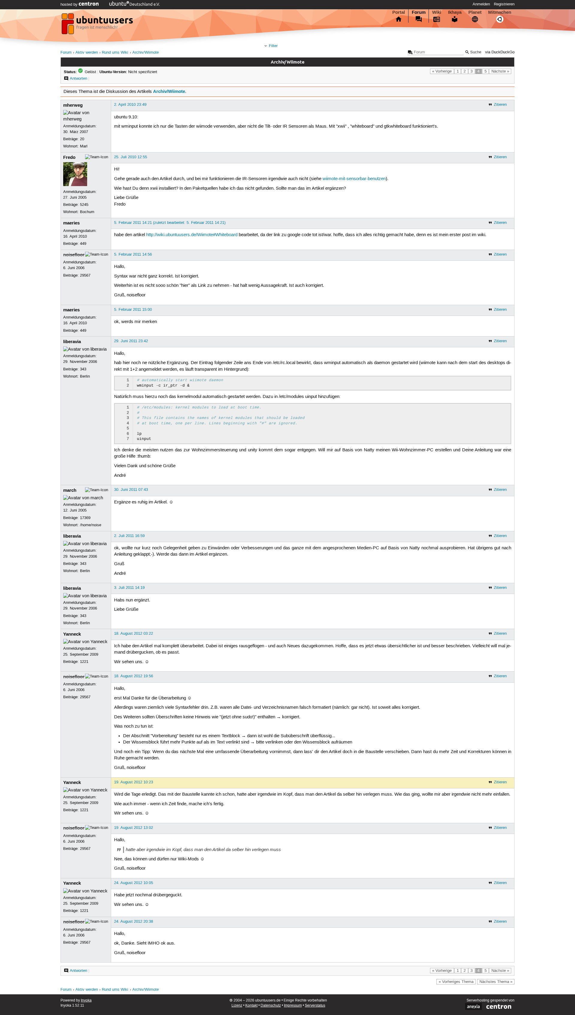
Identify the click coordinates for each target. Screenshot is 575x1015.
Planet (475, 12)
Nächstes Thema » (495, 981)
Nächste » (500, 71)
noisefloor (73, 255)
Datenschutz (271, 1005)
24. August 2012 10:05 (133, 882)
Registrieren (504, 4)
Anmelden (481, 4)
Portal (398, 12)
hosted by (69, 4)
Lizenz (236, 1005)
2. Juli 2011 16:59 (129, 535)
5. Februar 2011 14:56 (133, 254)
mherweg (73, 105)
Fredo (69, 157)
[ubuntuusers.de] (97, 25)
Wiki (436, 12)
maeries (71, 223)
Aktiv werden (86, 52)
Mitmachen (499, 12)
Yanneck (72, 634)
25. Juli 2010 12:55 (130, 157)
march (69, 490)
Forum (419, 12)
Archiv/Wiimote (145, 52)
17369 (85, 517)
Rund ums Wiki (115, 52)
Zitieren (500, 104)
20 (82, 139)
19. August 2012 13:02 (133, 827)
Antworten (78, 78)
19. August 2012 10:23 (133, 782)
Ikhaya (454, 12)
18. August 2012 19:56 (133, 676)
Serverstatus (315, 1005)
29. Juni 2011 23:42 (131, 341)
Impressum (293, 1005)
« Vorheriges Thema (456, 981)
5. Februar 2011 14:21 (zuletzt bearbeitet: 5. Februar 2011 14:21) (170, 222)
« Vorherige (442, 71)
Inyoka (86, 1000)
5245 (84, 204)
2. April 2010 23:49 (130, 104)
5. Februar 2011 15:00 (133, 309)
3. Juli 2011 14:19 (129, 587)
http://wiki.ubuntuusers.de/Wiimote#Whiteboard (191, 235)
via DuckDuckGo (500, 52)
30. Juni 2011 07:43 (131, 489)
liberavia (72, 342)
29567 (85, 275)
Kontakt (251, 1005)
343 (83, 369)
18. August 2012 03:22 (133, 633)
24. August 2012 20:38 (133, 921)
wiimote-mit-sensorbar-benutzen (354, 179)
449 (83, 243)
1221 (84, 661)
